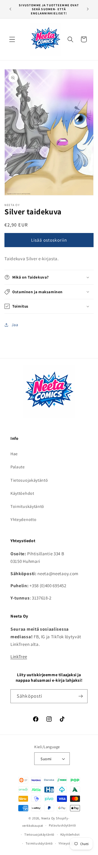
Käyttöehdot (22, 493)
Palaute (17, 467)
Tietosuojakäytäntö (29, 480)
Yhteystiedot (68, 843)
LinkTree (18, 656)
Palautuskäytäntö (62, 825)
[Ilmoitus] (88, 9)
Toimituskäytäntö (27, 506)
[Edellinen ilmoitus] (10, 9)
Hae (14, 454)
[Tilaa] (80, 696)
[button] (12, 39)
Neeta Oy (48, 818)
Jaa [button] (14, 324)
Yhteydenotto (23, 519)
